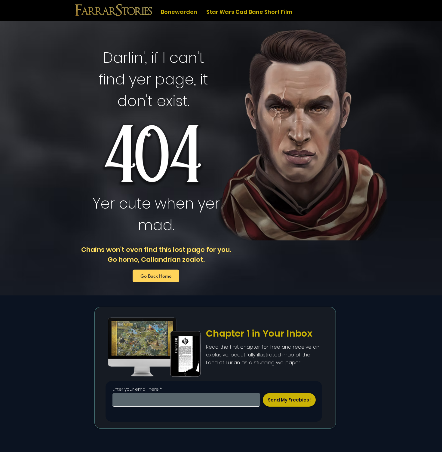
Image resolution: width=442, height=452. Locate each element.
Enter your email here (135, 389)
